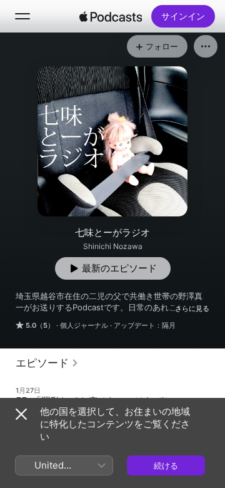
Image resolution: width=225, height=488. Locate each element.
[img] (110, 16)
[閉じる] (21, 414)
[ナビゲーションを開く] (22, 16)
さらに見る (192, 308)
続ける (166, 465)
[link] (47, 363)
